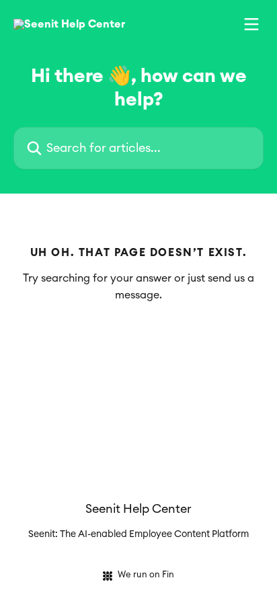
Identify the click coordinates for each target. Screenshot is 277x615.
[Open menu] (251, 24)
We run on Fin (146, 575)
